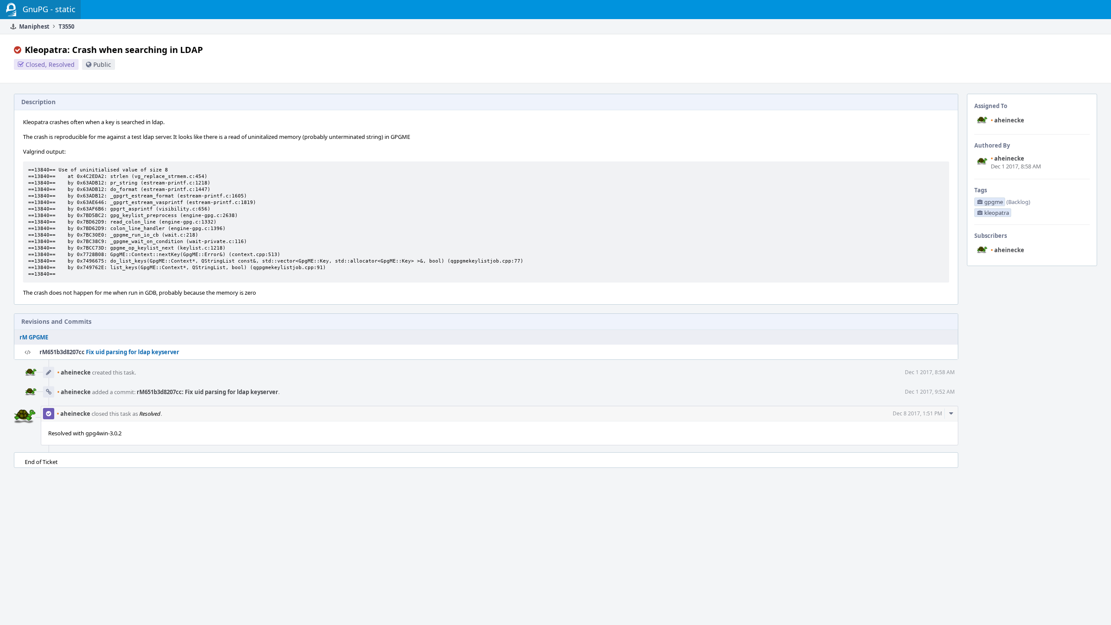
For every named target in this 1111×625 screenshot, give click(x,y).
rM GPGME (34, 337)
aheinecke (1007, 120)
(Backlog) (1018, 202)
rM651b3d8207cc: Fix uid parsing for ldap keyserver (207, 392)
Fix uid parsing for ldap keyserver (132, 352)
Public (102, 64)
